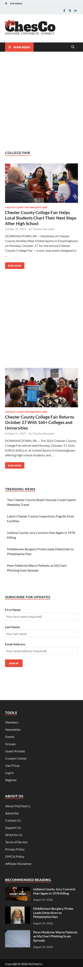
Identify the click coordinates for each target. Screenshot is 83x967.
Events (10, 737)
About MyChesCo (17, 806)
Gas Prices (12, 765)
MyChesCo (35, 964)
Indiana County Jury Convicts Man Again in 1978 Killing (54, 891)
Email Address (15, 644)
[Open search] (73, 47)
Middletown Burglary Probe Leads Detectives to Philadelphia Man (53, 913)
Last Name (12, 627)
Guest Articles (15, 751)
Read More (13, 264)
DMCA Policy (14, 856)
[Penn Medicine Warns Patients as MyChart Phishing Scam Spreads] (17, 932)
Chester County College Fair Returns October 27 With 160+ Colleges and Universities (39, 422)
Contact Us (13, 820)
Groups (10, 744)
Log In (9, 773)
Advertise (12, 813)
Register (11, 780)
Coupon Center (16, 758)
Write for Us (13, 835)
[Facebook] (64, 10)
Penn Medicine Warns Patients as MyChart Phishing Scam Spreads (55, 936)
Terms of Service (16, 842)
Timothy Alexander (43, 229)
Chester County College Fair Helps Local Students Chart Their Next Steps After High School (40, 218)
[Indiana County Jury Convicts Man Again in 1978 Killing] (17, 889)
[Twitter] (69, 10)
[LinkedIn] (75, 10)
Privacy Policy (15, 849)
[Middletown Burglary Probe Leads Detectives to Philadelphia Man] (17, 909)
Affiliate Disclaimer (18, 863)
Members (12, 722)
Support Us (13, 827)
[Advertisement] (41, 101)
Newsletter (13, 729)
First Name (13, 610)
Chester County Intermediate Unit (26, 207)
